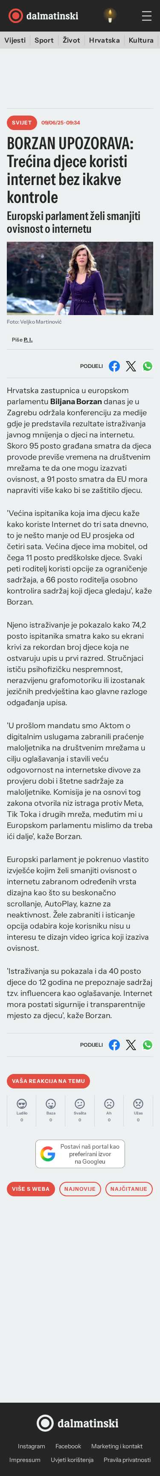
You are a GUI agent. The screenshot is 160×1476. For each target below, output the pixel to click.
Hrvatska (104, 40)
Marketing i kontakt (117, 1446)
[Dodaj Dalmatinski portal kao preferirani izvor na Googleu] (80, 1154)
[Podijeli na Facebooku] (114, 366)
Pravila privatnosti (127, 1460)
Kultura (141, 40)
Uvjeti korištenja (72, 1460)
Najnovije (80, 1189)
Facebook (68, 1446)
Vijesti (15, 40)
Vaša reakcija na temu (48, 1081)
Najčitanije (129, 1189)
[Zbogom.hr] (110, 16)
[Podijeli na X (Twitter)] (131, 366)
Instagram (31, 1446)
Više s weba (31, 1189)
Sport (44, 40)
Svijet (22, 122)
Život (72, 40)
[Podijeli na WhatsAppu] (147, 366)
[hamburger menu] (146, 16)
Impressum (25, 1460)
